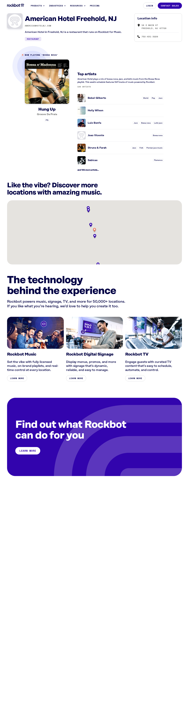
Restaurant (33, 39)
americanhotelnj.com (38, 25)
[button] (94, 230)
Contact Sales (170, 5)
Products (36, 5)
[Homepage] (16, 5)
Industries (56, 5)
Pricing (95, 5)
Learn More (17, 378)
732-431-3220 (150, 36)
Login (149, 5)
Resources (76, 5)
